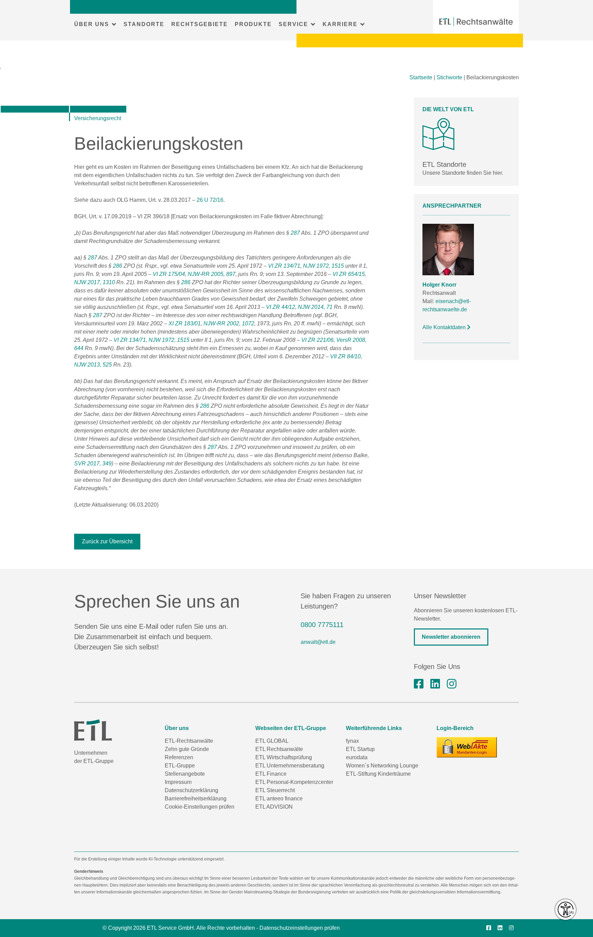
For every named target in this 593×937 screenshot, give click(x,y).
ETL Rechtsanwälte (279, 749)
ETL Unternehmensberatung (289, 765)
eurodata (357, 757)
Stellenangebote (185, 774)
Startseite (420, 77)
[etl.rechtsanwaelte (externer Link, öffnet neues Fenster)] (418, 684)
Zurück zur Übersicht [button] (107, 541)
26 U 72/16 (210, 200)
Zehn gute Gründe (187, 749)
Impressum (178, 782)
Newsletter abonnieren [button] (451, 637)
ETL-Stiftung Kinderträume (378, 774)
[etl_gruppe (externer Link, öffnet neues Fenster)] (451, 684)
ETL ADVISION (274, 807)
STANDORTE (144, 24)
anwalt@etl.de (318, 642)
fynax (352, 741)
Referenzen (179, 757)
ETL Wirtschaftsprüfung (283, 757)
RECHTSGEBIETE (199, 24)
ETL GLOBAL (272, 741)
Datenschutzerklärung (191, 790)
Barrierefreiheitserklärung (195, 798)
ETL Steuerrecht (275, 790)
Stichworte (449, 77)
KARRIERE (340, 24)
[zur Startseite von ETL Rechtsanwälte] (476, 21)
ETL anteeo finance (279, 798)
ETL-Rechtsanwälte (189, 741)
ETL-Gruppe (180, 765)
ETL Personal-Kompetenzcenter (294, 782)
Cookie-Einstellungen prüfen (199, 807)
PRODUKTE (253, 24)
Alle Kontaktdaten (444, 327)
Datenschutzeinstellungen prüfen (299, 928)
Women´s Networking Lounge (382, 765)
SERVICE (293, 24)
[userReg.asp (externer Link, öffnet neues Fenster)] (467, 747)
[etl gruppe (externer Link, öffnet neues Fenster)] (435, 684)
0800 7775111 (322, 624)
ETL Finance (271, 774)
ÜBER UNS (91, 24)
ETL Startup (360, 749)
